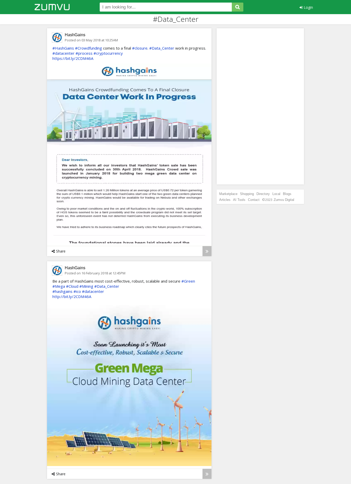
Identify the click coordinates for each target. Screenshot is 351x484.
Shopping (247, 194)
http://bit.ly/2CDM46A (71, 296)
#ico (77, 291)
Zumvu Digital (284, 199)
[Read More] (206, 251)
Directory (263, 194)
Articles (224, 199)
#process (84, 53)
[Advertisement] (260, 106)
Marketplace (228, 194)
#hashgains (62, 291)
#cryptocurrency (108, 53)
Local (276, 194)
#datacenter (63, 53)
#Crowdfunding (88, 48)
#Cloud (72, 286)
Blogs (287, 194)
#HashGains (63, 48)
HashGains (75, 35)
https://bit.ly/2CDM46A (72, 58)
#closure (139, 48)
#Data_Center (161, 48)
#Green (188, 281)
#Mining (86, 286)
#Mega (58, 286)
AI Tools (239, 199)
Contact (254, 199)
